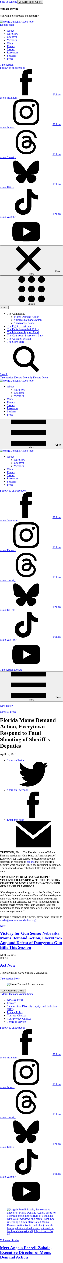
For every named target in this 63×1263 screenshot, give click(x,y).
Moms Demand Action (26, 316)
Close (4, 307)
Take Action (6, 64)
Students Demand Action (28, 319)
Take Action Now (10, 978)
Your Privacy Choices (19, 1018)
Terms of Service (16, 1021)
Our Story (12, 33)
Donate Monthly (23, 377)
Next (2, 925)
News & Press (8, 711)
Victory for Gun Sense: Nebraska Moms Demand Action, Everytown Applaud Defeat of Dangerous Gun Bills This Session (31, 940)
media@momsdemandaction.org (18, 920)
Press (10, 58)
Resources (12, 52)
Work (10, 43)
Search (4, 374)
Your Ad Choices (16, 1015)
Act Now (7, 965)
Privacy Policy (15, 1012)
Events (11, 46)
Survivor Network (24, 323)
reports (30, 861)
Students (11, 55)
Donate (18, 669)
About (10, 30)
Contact (11, 1003)
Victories (12, 40)
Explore (31, 304)
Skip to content (8, 1)
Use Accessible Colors (30, 2)
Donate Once (40, 377)
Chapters (12, 36)
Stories (11, 49)
